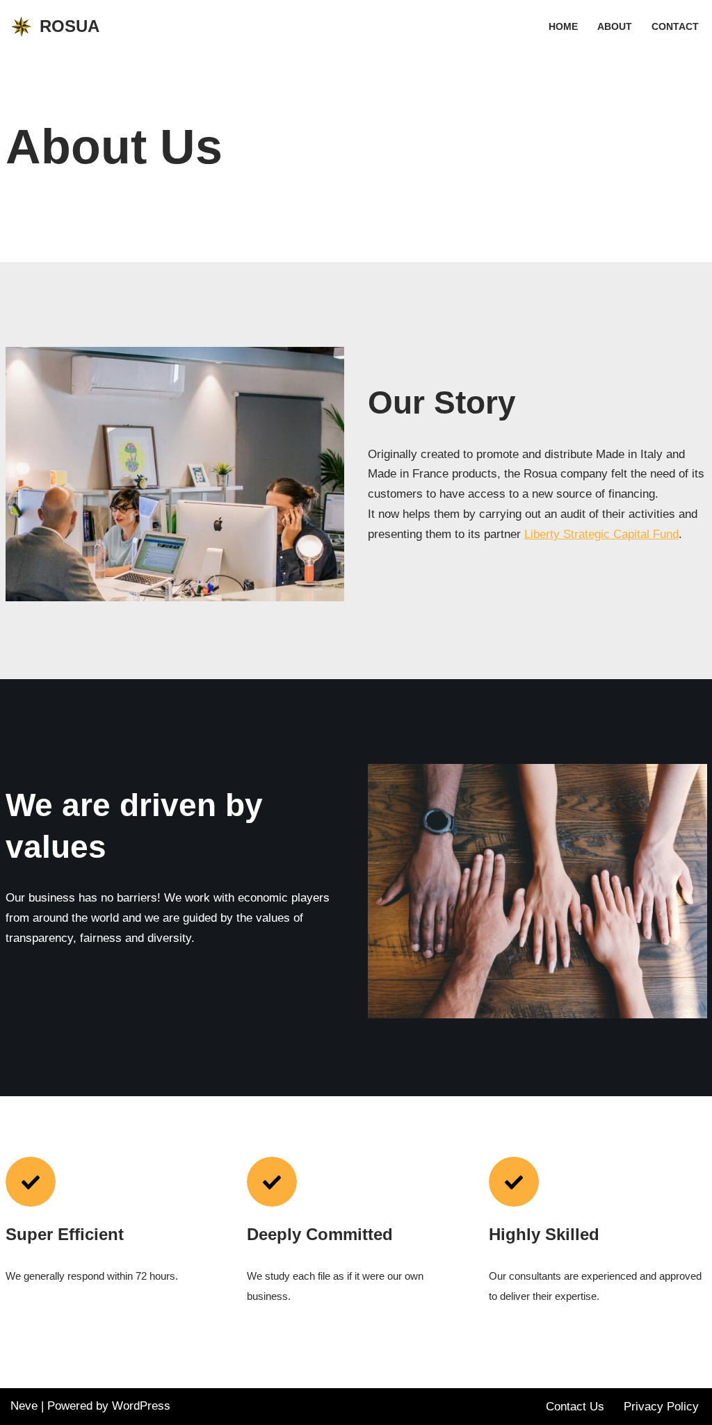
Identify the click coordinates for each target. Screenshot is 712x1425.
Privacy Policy (661, 1406)
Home (563, 27)
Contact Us (575, 1406)
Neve (24, 1405)
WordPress (141, 1405)
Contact (675, 27)
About (614, 27)
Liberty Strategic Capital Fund (601, 534)
